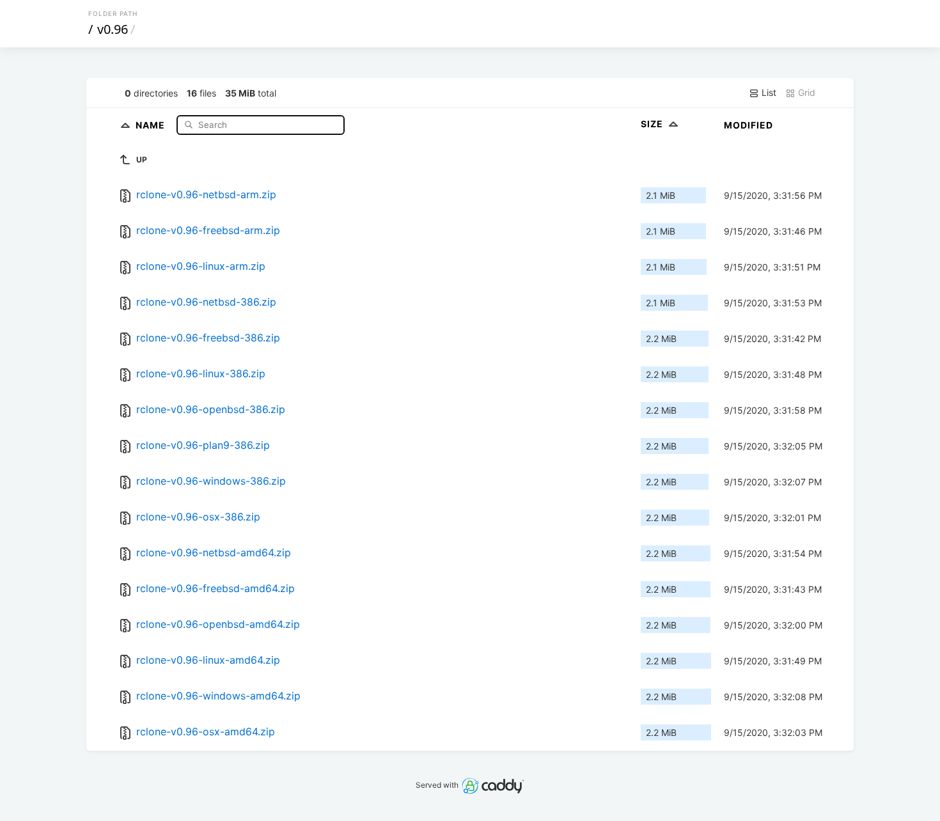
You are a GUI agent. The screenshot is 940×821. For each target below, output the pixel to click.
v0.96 (112, 29)
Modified (748, 125)
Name (152, 124)
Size (653, 123)
